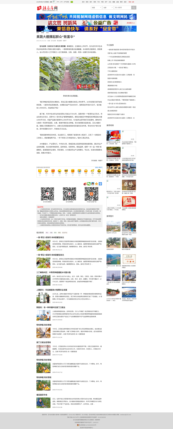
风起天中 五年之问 (111, 233)
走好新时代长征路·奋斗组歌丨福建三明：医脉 (129, 192)
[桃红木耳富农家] (129, 242)
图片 (91, 2)
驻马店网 (53, 40)
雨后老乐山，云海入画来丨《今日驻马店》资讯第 (114, 192)
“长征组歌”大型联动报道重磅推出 (129, 209)
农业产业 (64, 232)
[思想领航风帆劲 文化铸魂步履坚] (129, 259)
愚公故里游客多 (112, 111)
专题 (102, 2)
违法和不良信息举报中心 (86, 427)
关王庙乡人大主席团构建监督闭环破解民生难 (122, 96)
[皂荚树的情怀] (114, 242)
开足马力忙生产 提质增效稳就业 (128, 283)
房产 (106, 2)
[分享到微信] (89, 183)
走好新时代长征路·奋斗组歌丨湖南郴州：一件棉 (113, 176)
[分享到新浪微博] (85, 183)
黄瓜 (47, 232)
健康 (114, 2)
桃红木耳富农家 (126, 249)
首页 (83, 2)
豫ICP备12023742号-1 (73, 417)
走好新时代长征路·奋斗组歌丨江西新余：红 (121, 118)
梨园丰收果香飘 (112, 78)
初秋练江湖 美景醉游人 (115, 82)
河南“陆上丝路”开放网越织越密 (117, 53)
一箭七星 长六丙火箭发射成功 (117, 103)
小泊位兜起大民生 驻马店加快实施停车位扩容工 (128, 159)
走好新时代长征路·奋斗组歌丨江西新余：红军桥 (113, 159)
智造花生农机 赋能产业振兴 (116, 114)
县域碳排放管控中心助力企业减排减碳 (119, 89)
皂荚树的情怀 (110, 249)
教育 (121, 2)
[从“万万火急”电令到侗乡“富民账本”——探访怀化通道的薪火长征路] (114, 292)
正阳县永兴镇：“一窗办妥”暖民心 (118, 67)
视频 (95, 2)
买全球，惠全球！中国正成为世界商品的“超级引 (129, 299)
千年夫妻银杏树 (112, 71)
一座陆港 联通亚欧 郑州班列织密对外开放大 (121, 49)
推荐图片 (110, 216)
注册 (133, 2)
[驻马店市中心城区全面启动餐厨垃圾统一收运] (129, 226)
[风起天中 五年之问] (114, 226)
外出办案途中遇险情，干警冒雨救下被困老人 (122, 100)
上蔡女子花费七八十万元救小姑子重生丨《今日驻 (114, 209)
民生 (47, 32)
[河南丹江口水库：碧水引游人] (114, 259)
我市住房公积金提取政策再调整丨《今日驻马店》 (129, 176)
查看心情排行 (98, 167)
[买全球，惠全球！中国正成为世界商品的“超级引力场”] (129, 292)
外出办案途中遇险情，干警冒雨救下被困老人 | (129, 143)
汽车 (98, 2)
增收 (55, 232)
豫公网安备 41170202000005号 (87, 425)
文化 (110, 2)
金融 (117, 2)
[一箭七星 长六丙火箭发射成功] (114, 275)
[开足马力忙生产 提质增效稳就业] (129, 275)
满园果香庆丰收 (112, 85)
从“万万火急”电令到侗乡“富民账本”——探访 (114, 299)
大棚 (51, 232)
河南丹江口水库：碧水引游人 (114, 266)
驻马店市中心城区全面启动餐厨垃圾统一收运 (122, 107)
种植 (59, 232)
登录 (130, 2)
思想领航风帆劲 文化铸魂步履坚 (118, 93)
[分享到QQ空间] (96, 183)
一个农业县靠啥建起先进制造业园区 (119, 57)
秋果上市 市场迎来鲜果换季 (116, 60)
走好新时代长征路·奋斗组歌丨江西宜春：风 (121, 75)
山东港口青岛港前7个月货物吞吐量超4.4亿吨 (122, 64)
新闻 (87, 2)
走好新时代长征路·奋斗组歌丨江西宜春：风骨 (113, 143)
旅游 (125, 2)
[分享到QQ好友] (92, 183)
